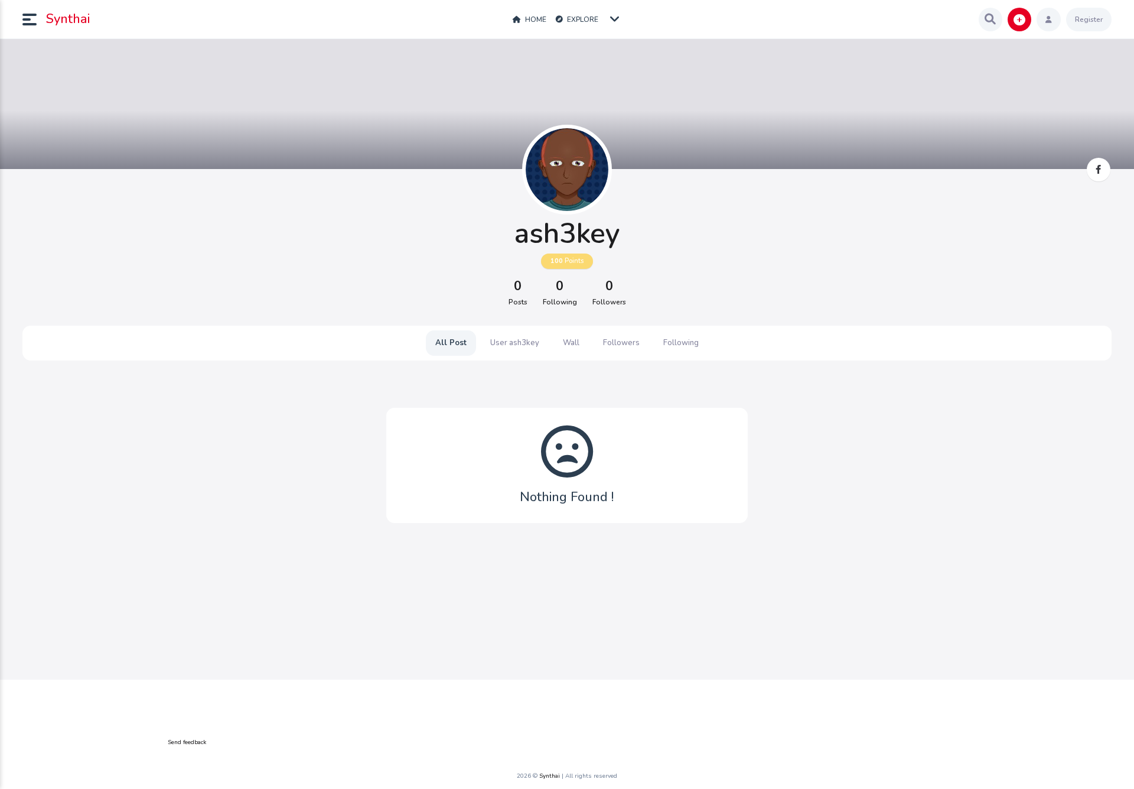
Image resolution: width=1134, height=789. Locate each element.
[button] (34, 19)
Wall (571, 342)
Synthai (68, 19)
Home (534, 19)
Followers (621, 342)
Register (1089, 19)
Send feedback (187, 742)
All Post (451, 342)
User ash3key (514, 342)
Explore (581, 19)
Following (681, 342)
